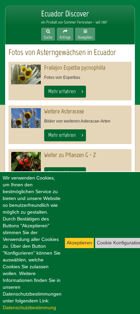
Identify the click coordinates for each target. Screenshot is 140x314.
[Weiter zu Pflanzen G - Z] (26, 162)
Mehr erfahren (62, 91)
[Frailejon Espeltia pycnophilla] (26, 74)
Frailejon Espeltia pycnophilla (74, 67)
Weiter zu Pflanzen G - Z (70, 155)
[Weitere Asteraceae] (26, 118)
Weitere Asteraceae (64, 111)
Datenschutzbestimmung (29, 307)
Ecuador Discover (19, 21)
